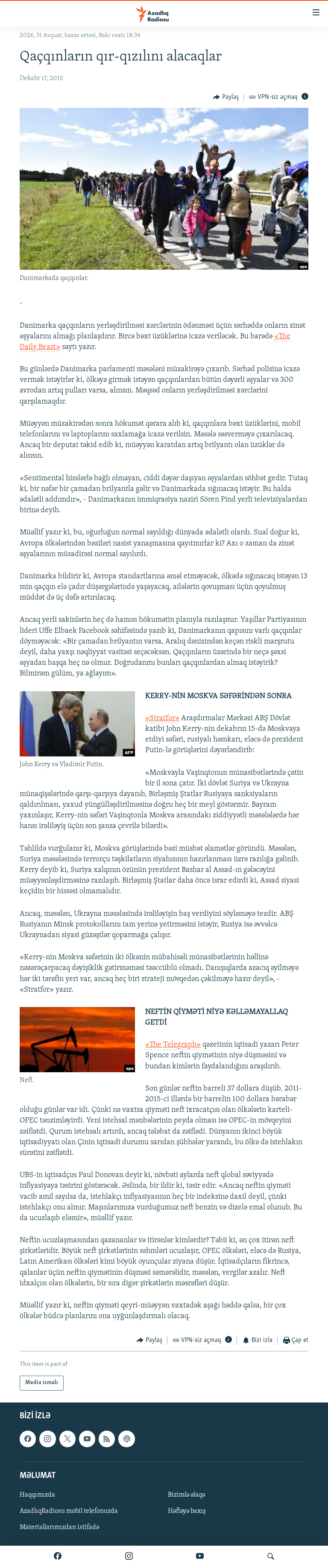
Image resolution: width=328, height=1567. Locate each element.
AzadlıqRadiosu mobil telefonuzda (69, 1511)
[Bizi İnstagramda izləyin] (129, 1556)
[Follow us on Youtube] (87, 1439)
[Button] (226, 97)
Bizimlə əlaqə (186, 1495)
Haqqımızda (37, 1495)
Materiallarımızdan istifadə (59, 1527)
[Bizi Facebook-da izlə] (57, 1556)
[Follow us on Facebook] (28, 1439)
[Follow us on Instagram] (47, 1439)
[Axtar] (271, 1556)
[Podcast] (126, 1439)
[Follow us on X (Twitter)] (67, 1439)
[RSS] (107, 1439)
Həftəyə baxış (187, 1511)
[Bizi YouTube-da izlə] (200, 1556)
